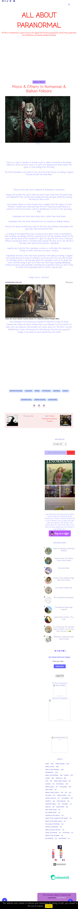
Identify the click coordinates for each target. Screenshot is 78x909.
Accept (48, 906)
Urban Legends (40, 399)
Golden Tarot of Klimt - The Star (63, 618)
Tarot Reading (60, 764)
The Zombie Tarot (50, 813)
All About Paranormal (39, 21)
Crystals (48, 801)
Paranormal (49, 772)
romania (57, 391)
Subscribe (60, 666)
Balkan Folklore (39, 82)
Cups (46, 781)
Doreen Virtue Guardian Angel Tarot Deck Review (63, 579)
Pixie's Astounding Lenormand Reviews (63, 550)
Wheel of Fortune (51, 833)
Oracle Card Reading (52, 770)
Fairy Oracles (61, 801)
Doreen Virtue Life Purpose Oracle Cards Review (63, 559)
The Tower (66, 833)
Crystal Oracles (50, 798)
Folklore (28, 391)
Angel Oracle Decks (60, 781)
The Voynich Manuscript (63, 588)
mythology (46, 391)
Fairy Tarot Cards (51, 810)
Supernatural (26, 399)
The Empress (49, 838)
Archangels (60, 784)
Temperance (62, 838)
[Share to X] (39, 406)
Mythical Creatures (51, 827)
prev (59, 512)
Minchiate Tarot (63, 568)
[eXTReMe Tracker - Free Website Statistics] (59, 847)
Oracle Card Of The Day (52, 830)
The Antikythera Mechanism (64, 598)
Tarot (47, 764)
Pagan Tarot (60, 807)
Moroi (37, 391)
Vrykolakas (52, 399)
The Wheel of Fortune (52, 824)
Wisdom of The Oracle (52, 816)
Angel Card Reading (51, 775)
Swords (48, 784)
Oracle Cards (49, 767)
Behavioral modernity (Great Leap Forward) (64, 638)
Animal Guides (61, 795)
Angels (66, 775)
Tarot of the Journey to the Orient (56, 818)
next (60, 512)
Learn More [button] (61, 898)
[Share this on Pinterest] (44, 406)
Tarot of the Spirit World (53, 821)
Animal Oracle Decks (52, 793)
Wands (47, 778)
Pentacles (59, 778)
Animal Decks (49, 787)
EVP (66, 793)
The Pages (65, 804)
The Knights (65, 798)
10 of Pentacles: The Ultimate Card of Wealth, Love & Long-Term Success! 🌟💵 (63, 629)
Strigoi (65, 391)
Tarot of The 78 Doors (52, 836)
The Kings (48, 795)
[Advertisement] (39, 66)
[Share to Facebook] (34, 406)
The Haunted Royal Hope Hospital (63, 608)
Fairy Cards (49, 790)
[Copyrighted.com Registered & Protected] (59, 864)
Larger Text (60, 676)
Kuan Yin (48, 807)
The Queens (63, 787)
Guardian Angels (50, 804)
